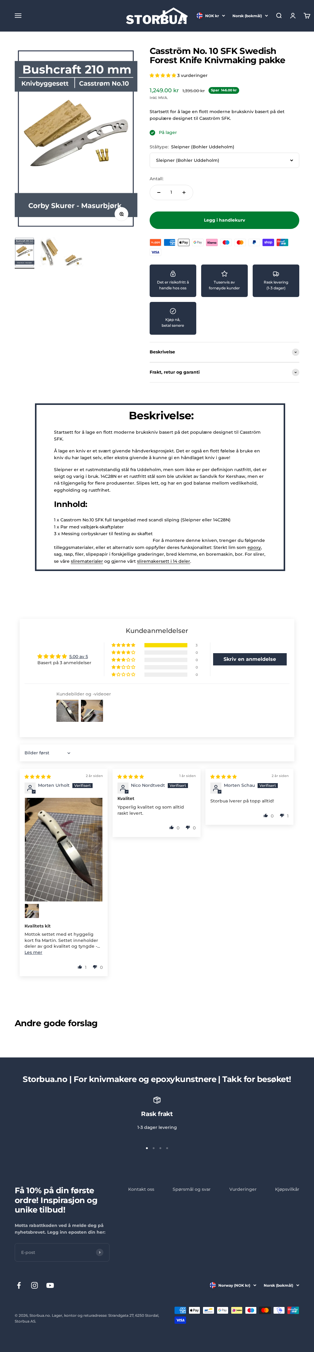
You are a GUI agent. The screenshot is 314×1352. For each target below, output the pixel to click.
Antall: (156, 178)
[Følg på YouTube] (50, 1285)
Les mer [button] (33, 952)
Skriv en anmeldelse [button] (250, 659)
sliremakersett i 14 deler (163, 561)
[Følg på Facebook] (19, 1285)
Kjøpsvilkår (287, 1189)
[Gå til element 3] (73, 260)
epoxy (254, 547)
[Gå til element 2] (49, 252)
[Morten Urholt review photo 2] (32, 911)
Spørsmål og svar (192, 1189)
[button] (163, 75)
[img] (38, 776)
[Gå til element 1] (24, 252)
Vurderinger (243, 1189)
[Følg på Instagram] (34, 1285)
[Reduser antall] (159, 192)
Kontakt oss (141, 1189)
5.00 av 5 (78, 656)
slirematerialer (87, 561)
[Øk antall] (184, 192)
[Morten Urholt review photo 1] (64, 850)
